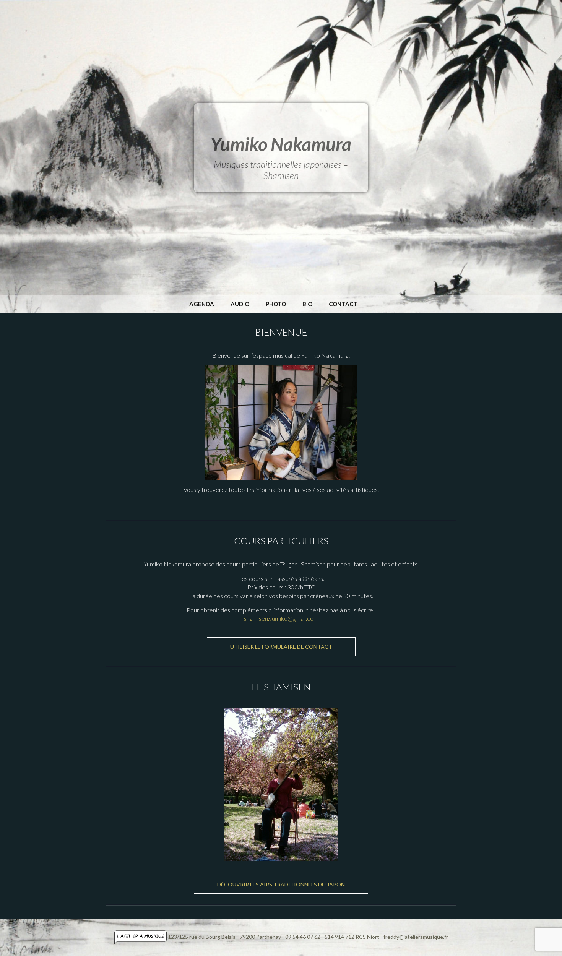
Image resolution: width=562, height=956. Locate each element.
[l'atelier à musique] (141, 936)
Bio (307, 303)
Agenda (201, 303)
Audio (240, 303)
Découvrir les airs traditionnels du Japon (281, 884)
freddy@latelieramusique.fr (415, 936)
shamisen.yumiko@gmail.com (281, 618)
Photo (276, 303)
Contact (343, 303)
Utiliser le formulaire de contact (281, 646)
